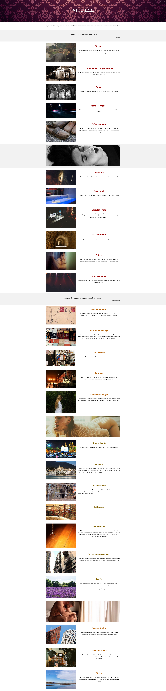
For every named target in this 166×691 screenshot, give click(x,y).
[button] (164, 1)
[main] (83, 11)
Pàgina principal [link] (157, 1)
